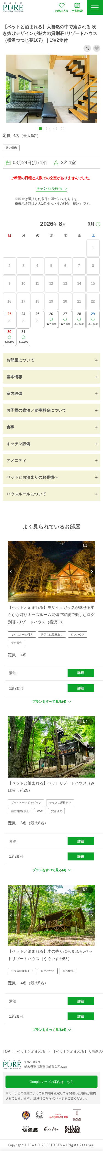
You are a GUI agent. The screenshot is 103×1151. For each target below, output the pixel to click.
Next (92, 571)
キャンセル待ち (49, 188)
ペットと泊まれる (31, 1051)
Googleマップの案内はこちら (52, 1082)
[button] (40, 128)
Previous (11, 571)
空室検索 (77, 10)
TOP (6, 1051)
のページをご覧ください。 (61, 1098)
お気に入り (61, 10)
